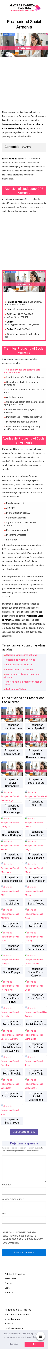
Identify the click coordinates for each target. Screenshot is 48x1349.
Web (4, 1214)
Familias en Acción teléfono (20, 669)
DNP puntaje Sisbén (16, 689)
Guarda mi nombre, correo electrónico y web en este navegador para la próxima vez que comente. (23, 1237)
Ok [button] (34, 1344)
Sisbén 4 (9, 1323)
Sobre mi (9, 1292)
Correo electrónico (13, 1199)
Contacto (9, 1288)
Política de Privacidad (15, 1274)
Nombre (6, 1185)
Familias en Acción (14, 1328)
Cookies (8, 1283)
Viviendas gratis (12, 1319)
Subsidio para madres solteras (21, 655)
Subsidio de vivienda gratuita (20, 659)
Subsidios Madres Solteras (18, 1314)
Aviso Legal (10, 1279)
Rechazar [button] (14, 1344)
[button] (24, 1132)
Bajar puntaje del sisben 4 (19, 664)
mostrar (26, 147)
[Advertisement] (24, 85)
